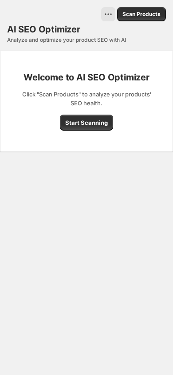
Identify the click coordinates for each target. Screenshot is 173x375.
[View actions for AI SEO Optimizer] (108, 14)
